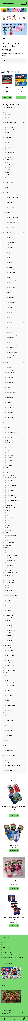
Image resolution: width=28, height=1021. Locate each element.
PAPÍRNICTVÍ (8, 645)
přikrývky (9, 520)
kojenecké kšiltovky (11, 487)
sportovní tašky (10, 134)
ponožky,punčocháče (11, 505)
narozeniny (9, 622)
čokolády (8, 142)
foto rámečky (10, 377)
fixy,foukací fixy (10, 587)
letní (11, 245)
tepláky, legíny (11, 347)
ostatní (8, 149)
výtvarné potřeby (10, 665)
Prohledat (14, 1019)
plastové (10, 723)
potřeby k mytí (10, 517)
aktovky (8, 690)
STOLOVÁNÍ (7, 713)
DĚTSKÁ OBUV (8, 192)
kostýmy (8, 620)
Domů (4, 38)
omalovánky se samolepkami (13, 597)
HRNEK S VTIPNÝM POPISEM (11, 470)
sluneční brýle (10, 412)
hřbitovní (9, 748)
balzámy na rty (10, 425)
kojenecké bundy (10, 482)
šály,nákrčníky (11, 270)
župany (9, 292)
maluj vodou (9, 590)
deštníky (8, 375)
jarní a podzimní (13, 242)
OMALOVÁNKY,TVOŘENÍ (10, 582)
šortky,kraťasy (11, 332)
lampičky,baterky (10, 397)
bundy (9, 237)
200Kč (8, 117)
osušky (8, 675)
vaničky (8, 525)
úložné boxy (9, 420)
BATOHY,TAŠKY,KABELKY (10, 122)
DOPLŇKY (7, 362)
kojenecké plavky (10, 492)
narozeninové (10, 750)
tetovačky (9, 612)
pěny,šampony (10, 450)
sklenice (8, 743)
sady (7, 452)
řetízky (8, 189)
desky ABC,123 (10, 695)
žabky (8, 179)
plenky (8, 512)
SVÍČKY (6, 745)
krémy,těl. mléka (10, 435)
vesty (8, 177)
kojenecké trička (10, 502)
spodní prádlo (10, 169)
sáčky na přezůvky (10, 703)
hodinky (8, 184)
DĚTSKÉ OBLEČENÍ (9, 232)
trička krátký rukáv (12, 287)
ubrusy (9, 642)
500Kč (8, 119)
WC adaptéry (9, 527)
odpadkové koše (10, 400)
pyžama (8, 167)
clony (9, 367)
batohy (8, 124)
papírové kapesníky (11, 447)
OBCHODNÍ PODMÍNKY (8, 955)
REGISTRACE (6, 947)
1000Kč (8, 114)
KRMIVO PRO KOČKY (9, 542)
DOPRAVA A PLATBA (7, 952)
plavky (9, 257)
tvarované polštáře (12, 560)
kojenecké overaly (10, 490)
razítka (8, 605)
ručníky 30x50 (11, 685)
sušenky (8, 154)
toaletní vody (9, 457)
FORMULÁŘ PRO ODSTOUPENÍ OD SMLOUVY (13, 957)
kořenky (8, 540)
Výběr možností (14, 815)
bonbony (8, 139)
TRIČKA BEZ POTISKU (10, 755)
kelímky (8, 725)
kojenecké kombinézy (11, 485)
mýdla (8, 445)
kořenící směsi (10, 537)
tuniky (8, 174)
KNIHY (6, 472)
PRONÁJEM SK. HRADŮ (10, 670)
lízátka (8, 147)
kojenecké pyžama (11, 495)
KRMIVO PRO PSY (9, 545)
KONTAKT (5, 950)
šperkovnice (9, 415)
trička (8, 172)
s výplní (10, 557)
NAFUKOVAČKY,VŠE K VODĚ (11, 572)
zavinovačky (9, 530)
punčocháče (10, 262)
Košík (21, 1018)
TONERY (7, 753)
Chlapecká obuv (10, 194)
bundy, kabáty (11, 297)
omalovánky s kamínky (12, 595)
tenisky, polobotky (12, 207)
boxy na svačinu (10, 693)
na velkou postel (12, 567)
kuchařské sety (10, 395)
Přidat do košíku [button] (7, 97)
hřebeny (8, 385)
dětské (8, 760)
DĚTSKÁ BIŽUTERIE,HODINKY (11, 182)
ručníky (8, 680)
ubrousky (10, 640)
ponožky (8, 164)
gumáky (10, 200)
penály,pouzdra (10, 700)
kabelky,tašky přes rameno (12, 129)
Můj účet (4, 1019)
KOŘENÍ (6, 532)
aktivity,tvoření (10, 585)
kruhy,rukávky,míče (11, 577)
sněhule (10, 204)
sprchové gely (10, 455)
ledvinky (8, 132)
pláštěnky (10, 255)
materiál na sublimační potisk (13, 765)
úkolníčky (9, 662)
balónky (10, 625)
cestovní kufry (10, 370)
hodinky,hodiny (10, 382)
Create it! (9, 430)
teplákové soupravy (12, 345)
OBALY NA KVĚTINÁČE (10, 580)
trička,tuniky (11, 355)
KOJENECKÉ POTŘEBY (10, 507)
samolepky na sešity (11, 705)
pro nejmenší (9, 602)
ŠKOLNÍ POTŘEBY (9, 688)
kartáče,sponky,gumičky (12, 432)
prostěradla (9, 570)
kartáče (8, 387)
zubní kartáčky (10, 462)
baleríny (10, 215)
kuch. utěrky (9, 437)
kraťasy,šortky (11, 250)
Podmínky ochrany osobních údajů (9, 1012)
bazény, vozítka (10, 575)
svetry (9, 277)
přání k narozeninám (12, 632)
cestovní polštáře (10, 372)
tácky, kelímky (11, 637)
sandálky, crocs (11, 202)
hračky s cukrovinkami (11, 144)
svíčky (9, 635)
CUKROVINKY (8, 137)
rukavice (10, 267)
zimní (11, 247)
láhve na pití (9, 698)
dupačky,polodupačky (11, 477)
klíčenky (8, 390)
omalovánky (9, 592)
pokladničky (9, 405)
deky (8, 550)
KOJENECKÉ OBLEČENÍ (10, 475)
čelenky (8, 427)
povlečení (9, 562)
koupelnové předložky (11, 392)
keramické (10, 720)
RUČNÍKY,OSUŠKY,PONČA (10, 673)
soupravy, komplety (12, 272)
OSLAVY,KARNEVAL (9, 615)
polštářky (9, 552)
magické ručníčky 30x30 (13, 682)
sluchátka (9, 410)
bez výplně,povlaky (12, 555)
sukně (9, 340)
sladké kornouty (10, 152)
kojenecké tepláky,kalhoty (12, 500)
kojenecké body (10, 480)
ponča (8, 678)
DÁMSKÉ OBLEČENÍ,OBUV (10, 159)
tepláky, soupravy (12, 280)
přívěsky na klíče (10, 407)
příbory (8, 733)
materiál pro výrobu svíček (12, 768)
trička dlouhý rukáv (12, 285)
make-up (8, 442)
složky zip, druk (10, 660)
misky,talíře (9, 730)
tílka (9, 282)
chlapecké (9, 235)
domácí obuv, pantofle (13, 197)
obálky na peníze (12, 630)
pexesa (8, 600)
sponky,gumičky (10, 417)
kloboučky (10, 627)
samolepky (9, 610)
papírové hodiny (10, 655)
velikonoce (9, 157)
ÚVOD (4, 942)
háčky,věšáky (9, 380)
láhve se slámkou (10, 728)
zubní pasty (9, 465)
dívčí (7, 295)
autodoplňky (9, 365)
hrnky (8, 715)
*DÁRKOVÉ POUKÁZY (9, 112)
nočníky (8, 510)
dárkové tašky (10, 127)
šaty (9, 330)
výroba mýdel (9, 770)
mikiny (8, 162)
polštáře (8, 515)
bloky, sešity (9, 647)
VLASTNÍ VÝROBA (8, 763)
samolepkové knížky (11, 607)
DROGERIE (7, 422)
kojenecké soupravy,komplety (13, 497)
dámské (8, 758)
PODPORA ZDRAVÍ (9, 667)
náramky (8, 187)
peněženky (9, 402)
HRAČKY (6, 467)
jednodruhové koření (11, 535)
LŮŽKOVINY (7, 547)
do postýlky (10, 565)
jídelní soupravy (10, 718)
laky (7, 440)
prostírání (9, 740)
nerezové (10, 735)
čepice (9, 240)
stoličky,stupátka (10, 522)
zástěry (8, 710)
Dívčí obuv (9, 212)
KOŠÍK (4, 945)
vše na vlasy (9, 460)
